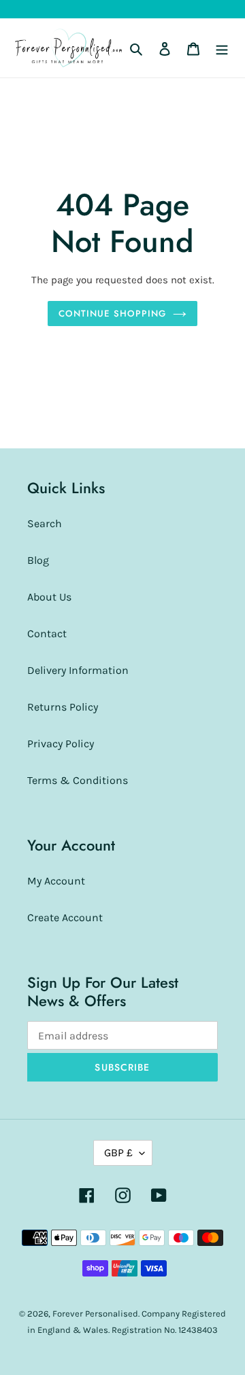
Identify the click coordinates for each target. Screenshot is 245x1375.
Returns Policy (62, 706)
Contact (47, 633)
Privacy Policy (60, 743)
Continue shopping (112, 313)
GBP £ (118, 1152)
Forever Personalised (95, 1313)
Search (44, 523)
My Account (56, 880)
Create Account (65, 917)
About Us (49, 596)
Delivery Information (78, 670)
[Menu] (222, 48)
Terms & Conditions (77, 780)
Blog (38, 560)
